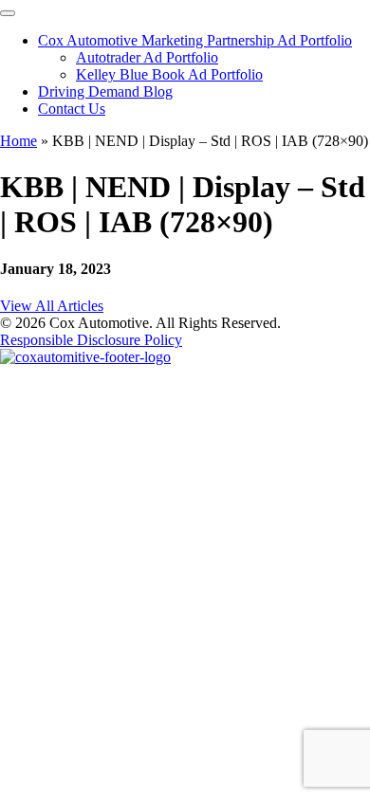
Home (18, 141)
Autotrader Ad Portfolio (147, 57)
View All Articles (51, 306)
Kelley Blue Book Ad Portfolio (169, 74)
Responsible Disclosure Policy (91, 340)
